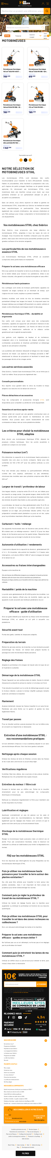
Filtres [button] (25, 1153)
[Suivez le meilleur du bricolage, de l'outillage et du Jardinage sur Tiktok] (26, 1017)
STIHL (42, 400)
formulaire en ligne (17, 1118)
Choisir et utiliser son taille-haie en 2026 (14, 1096)
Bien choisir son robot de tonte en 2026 (14, 1091)
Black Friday (11, 1145)
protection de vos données (21, 992)
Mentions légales (33, 1129)
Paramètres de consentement (17, 1131)
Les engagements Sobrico (10, 1051)
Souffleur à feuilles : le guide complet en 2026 (15, 1098)
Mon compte (7, 1068)
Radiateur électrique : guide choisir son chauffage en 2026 (19, 1101)
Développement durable (28, 1147)
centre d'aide (22, 1121)
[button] (4, 3)
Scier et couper (32, 36)
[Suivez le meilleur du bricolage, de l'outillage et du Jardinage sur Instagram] (13, 1017)
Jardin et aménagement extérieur (17, 1136)
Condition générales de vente (18, 1129)
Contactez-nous (8, 1070)
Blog (18, 1147)
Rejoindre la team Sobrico (10, 1048)
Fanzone (18, 36)
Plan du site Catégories (33, 1131)
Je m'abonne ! (42, 984)
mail (10, 1114)
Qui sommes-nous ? (9, 1044)
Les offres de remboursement (11, 1079)
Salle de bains (25, 1138)
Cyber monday (20, 1145)
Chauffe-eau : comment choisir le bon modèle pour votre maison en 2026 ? (23, 1103)
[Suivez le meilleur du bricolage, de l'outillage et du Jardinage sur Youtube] (20, 1017)
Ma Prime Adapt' (8, 1082)
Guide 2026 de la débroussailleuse (12, 1094)
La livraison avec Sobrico (10, 1053)
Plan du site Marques (11, 1134)
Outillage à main (38, 1134)
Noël (28, 1145)
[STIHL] (7, 35)
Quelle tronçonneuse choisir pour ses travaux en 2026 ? (18, 1089)
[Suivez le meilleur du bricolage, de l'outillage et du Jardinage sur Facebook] (8, 1017)
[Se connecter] (43, 3)
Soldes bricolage (36, 1145)
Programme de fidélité (9, 1055)
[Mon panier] (47, 3)
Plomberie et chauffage (34, 1136)
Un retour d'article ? (9, 1075)
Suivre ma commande (9, 1072)
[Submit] (47, 11)
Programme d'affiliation (10, 1046)
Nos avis (6, 1060)
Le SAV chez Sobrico (9, 1058)
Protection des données (10, 1077)
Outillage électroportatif (25, 1134)
